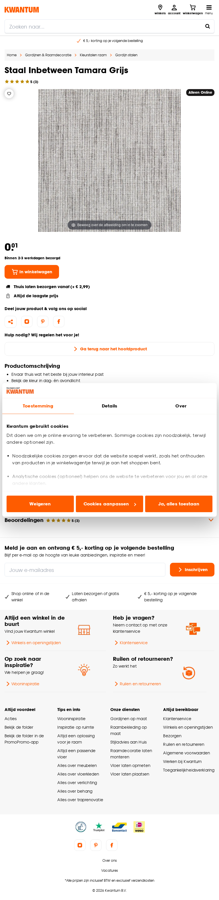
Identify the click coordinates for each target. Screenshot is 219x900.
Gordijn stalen (126, 55)
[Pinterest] (42, 321)
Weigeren (40, 504)
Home (12, 55)
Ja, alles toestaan (179, 504)
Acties (11, 718)
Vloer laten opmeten (130, 765)
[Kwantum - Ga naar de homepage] (22, 9)
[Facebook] (58, 321)
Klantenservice (134, 642)
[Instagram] (27, 321)
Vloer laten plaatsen (129, 774)
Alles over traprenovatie (80, 799)
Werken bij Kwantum (182, 761)
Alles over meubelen (77, 765)
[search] (109, 26)
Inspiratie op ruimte (75, 727)
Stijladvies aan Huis (128, 742)
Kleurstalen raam (93, 55)
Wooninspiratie (25, 683)
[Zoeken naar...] (207, 26)
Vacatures (109, 870)
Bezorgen (172, 735)
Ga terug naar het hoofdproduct (113, 348)
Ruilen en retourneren (140, 683)
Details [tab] (109, 406)
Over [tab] (180, 406)
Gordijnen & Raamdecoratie (48, 55)
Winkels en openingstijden (36, 642)
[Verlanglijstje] (9, 93)
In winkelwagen (35, 271)
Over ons (109, 860)
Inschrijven (196, 569)
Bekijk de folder (19, 727)
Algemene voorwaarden (186, 752)
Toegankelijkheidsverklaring (188, 770)
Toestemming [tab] (38, 406)
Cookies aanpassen (106, 504)
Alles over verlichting (77, 782)
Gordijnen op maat (128, 718)
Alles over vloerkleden (78, 774)
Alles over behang (74, 791)
